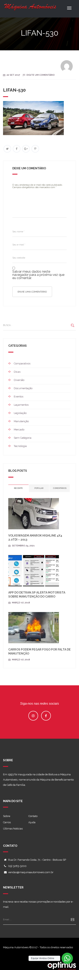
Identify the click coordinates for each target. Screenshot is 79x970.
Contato (32, 816)
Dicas (17, 371)
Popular (38, 488)
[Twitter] (7, 149)
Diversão (19, 380)
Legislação (20, 413)
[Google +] (26, 149)
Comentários (59, 488)
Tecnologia (20, 446)
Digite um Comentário (41, 75)
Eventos (18, 396)
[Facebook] (16, 149)
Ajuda (31, 822)
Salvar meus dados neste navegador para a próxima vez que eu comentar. (38, 275)
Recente (18, 488)
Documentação (23, 388)
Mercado (19, 429)
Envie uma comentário (32, 291)
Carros (7, 822)
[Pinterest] (35, 149)
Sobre (6, 816)
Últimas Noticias (13, 828)
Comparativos (22, 363)
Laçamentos (21, 404)
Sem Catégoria (22, 437)
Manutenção (21, 421)
